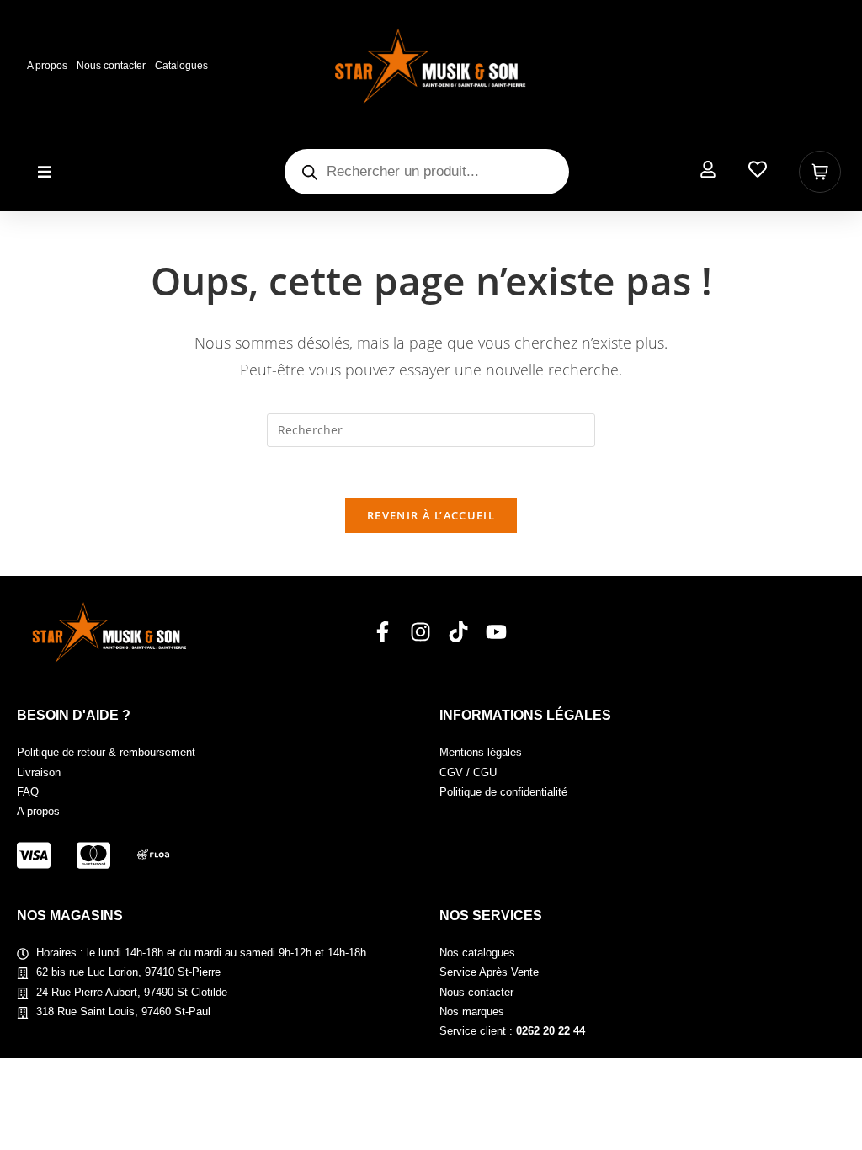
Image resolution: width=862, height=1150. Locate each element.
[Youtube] (496, 631)
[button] (44, 172)
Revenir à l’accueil (431, 515)
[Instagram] (420, 631)
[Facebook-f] (382, 631)
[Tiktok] (458, 631)
